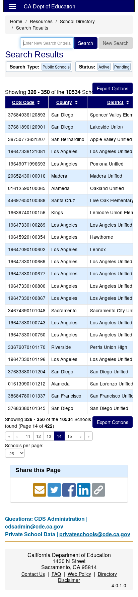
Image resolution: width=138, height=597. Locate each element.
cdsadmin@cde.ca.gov (34, 526)
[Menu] (12, 6)
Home (16, 21)
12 (38, 436)
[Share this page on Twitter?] (55, 489)
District (115, 102)
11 (28, 436)
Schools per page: (24, 445)
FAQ (56, 573)
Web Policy (79, 573)
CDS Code (23, 102)
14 (59, 436)
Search (85, 43)
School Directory (77, 21)
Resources (41, 21)
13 (49, 436)
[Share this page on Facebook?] (69, 489)
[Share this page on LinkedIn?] (84, 489)
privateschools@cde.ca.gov (94, 534)
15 (69, 436)
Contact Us (33, 573)
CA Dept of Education (49, 6)
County (64, 102)
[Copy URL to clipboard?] (98, 489)
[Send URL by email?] (40, 489)
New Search (116, 43)
